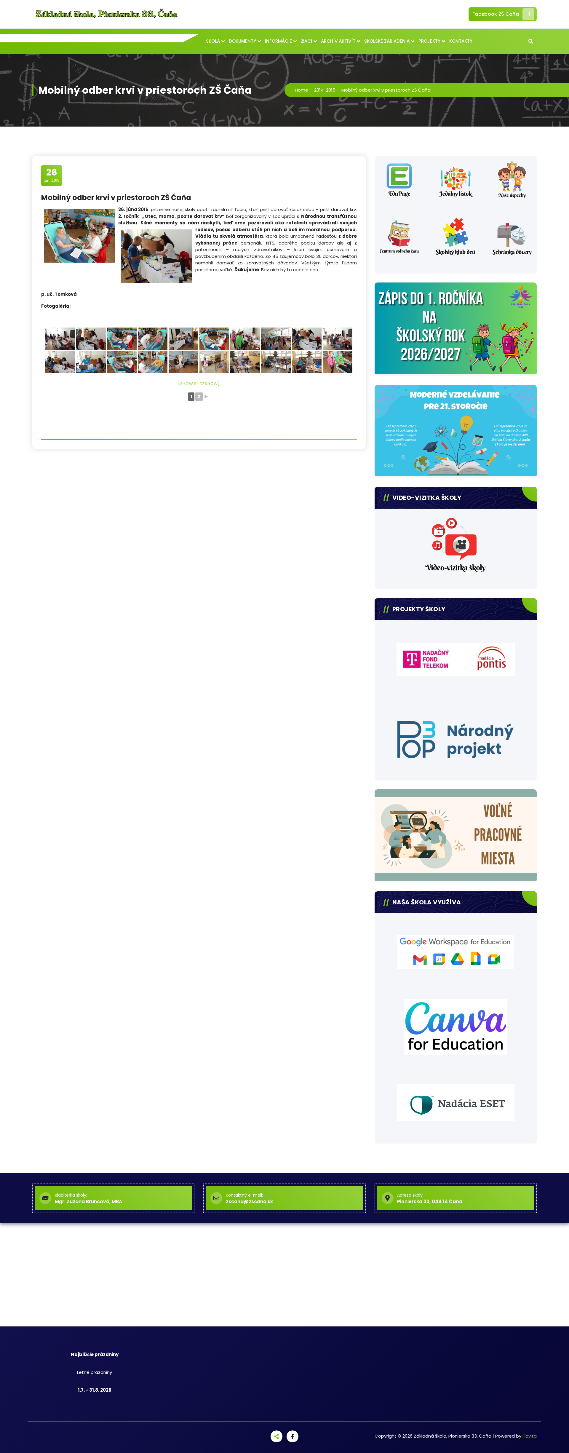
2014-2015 (324, 90)
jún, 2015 (52, 175)
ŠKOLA (213, 41)
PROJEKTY (429, 41)
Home (301, 90)
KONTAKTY (460, 41)
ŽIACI (306, 41)
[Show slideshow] (199, 384)
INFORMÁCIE (278, 41)
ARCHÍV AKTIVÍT (338, 41)
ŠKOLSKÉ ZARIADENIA (387, 41)
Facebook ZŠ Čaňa (495, 14)
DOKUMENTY (242, 41)
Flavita (529, 1436)
